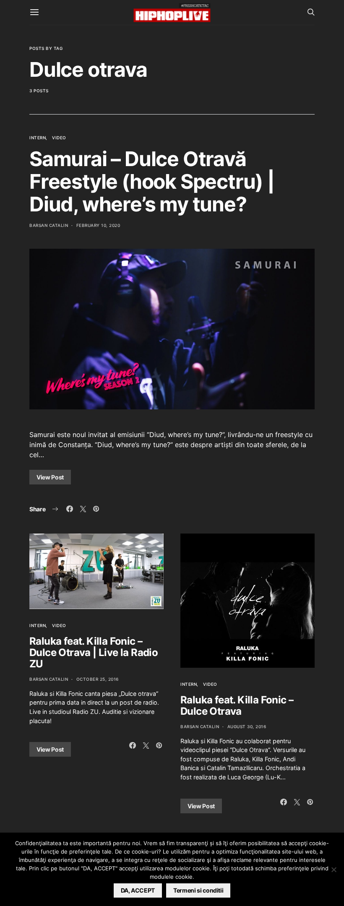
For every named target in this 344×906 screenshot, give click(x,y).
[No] (333, 869)
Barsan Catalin (48, 225)
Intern (37, 137)
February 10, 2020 (98, 225)
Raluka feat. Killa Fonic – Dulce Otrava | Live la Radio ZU (93, 652)
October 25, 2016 (97, 679)
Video (59, 137)
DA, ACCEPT (138, 890)
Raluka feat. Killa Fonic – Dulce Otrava (236, 705)
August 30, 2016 (246, 726)
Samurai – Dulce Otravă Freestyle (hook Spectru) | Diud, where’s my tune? (151, 181)
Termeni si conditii (198, 890)
